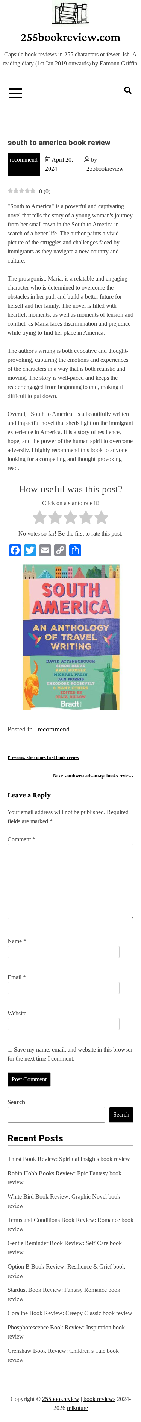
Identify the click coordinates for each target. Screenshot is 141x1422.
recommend (24, 159)
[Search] (128, 90)
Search (16, 1102)
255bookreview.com (71, 37)
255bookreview (105, 168)
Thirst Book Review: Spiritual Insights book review (69, 1159)
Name (17, 941)
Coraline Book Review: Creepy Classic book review (70, 1313)
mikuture (77, 1408)
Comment (21, 839)
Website (17, 1013)
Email (17, 977)
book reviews (99, 1399)
